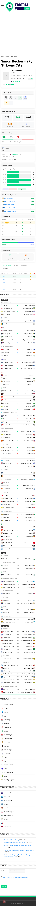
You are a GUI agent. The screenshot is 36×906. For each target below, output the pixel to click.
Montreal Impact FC (9, 208)
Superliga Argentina (9, 780)
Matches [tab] (5, 268)
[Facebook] (13, 903)
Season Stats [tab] (7, 265)
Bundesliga (7, 720)
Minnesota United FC (9, 204)
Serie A (6, 712)
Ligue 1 (6, 716)
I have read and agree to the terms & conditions (15, 877)
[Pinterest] (17, 903)
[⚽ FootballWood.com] (18, 6)
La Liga (6, 708)
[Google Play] (24, 903)
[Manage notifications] (4, 901)
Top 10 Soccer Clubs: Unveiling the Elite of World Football (19, 850)
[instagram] (22, 903)
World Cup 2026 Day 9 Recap (11, 840)
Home (2, 56)
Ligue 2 (6, 757)
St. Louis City (16, 81)
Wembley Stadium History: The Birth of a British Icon (17, 845)
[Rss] (12, 903)
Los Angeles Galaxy (9, 201)
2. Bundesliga (8, 735)
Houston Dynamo (8, 198)
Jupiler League (8, 750)
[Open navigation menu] (2, 4)
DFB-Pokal (7, 742)
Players (7, 56)
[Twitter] (15, 903)
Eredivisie (6, 723)
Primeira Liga (7, 727)
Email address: (5, 871)
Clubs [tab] (16, 265)
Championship (8, 738)
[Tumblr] (20, 903)
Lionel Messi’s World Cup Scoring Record (14, 842)
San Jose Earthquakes (10, 211)
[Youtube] (19, 903)
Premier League (8, 705)
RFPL (5, 768)
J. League (6, 746)
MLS (31, 78)
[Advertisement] (18, 34)
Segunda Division (9, 772)
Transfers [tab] (24, 265)
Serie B (6, 731)
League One (7, 753)
